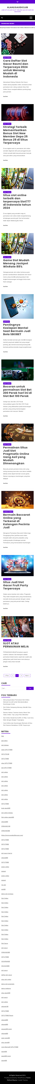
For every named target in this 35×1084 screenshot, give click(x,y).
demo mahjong (6, 988)
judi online (4, 741)
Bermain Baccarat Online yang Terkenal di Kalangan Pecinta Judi (16, 521)
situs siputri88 (5, 993)
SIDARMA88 (5, 961)
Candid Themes (23, 1080)
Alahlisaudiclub (17, 7)
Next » (27, 675)
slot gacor (4, 948)
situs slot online (6, 979)
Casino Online (8, 512)
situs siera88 (5, 1042)
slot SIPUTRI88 (6, 768)
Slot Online (7, 57)
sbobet (3, 871)
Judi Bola (6, 321)
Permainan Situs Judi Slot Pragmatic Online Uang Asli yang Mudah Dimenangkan (16, 455)
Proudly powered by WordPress (14, 1078)
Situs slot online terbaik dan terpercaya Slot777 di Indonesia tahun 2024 (17, 201)
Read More (5, 96)
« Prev (7, 675)
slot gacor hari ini (6, 853)
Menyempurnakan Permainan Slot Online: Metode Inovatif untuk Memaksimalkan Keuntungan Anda (16, 702)
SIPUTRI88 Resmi (7, 1015)
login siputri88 (5, 808)
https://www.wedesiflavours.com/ (12, 835)
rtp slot (3, 885)
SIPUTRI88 (5, 758)
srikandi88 (4, 822)
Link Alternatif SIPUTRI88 (9, 1047)
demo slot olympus (7, 894)
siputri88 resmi (6, 1056)
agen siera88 (5, 1038)
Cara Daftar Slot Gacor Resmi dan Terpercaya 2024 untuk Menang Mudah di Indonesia (15, 68)
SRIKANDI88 (5, 831)
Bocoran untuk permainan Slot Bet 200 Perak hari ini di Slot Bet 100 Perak (17, 391)
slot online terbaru (7, 813)
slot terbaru (5, 745)
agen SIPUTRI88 (6, 750)
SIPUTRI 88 (5, 754)
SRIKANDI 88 (5, 826)
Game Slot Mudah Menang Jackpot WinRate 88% (16, 263)
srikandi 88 (4, 1006)
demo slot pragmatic (7, 984)
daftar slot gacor (6, 975)
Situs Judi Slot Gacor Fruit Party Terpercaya (15, 585)
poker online (5, 867)
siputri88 (4, 1051)
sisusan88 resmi (6, 1029)
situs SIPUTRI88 (6, 763)
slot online (4, 772)
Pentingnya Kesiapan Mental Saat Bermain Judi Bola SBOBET (16, 329)
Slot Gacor (4, 943)
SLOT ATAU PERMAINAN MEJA (16, 644)
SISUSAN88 (5, 966)
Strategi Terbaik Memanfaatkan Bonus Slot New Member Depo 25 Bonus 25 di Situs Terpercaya (15, 135)
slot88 (3, 889)
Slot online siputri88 (7, 817)
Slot (2, 736)
